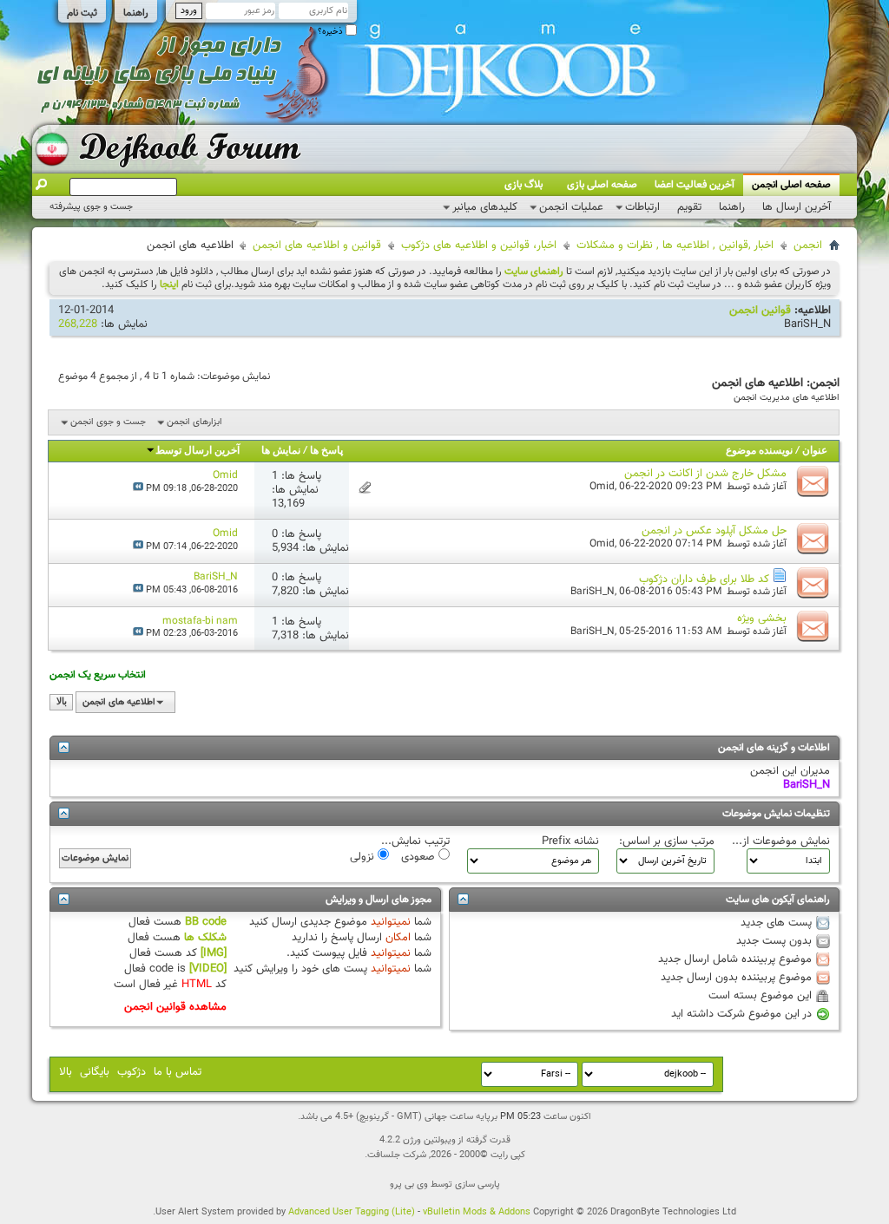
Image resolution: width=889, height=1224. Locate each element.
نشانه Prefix (570, 841)
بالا (61, 702)
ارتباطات (642, 207)
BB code (206, 922)
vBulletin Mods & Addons (476, 1212)
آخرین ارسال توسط (197, 451)
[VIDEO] (208, 969)
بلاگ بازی (523, 185)
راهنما (135, 13)
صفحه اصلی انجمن (791, 185)
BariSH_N (807, 324)
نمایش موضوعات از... (781, 841)
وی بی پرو (409, 1184)
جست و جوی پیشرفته (91, 207)
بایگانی (94, 1072)
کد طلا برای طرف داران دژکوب (704, 579)
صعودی (419, 856)
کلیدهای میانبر (484, 207)
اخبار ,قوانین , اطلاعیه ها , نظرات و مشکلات (675, 245)
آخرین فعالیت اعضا (694, 185)
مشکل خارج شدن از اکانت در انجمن (705, 473)
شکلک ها (205, 937)
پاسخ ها (326, 451)
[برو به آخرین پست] (138, 488)
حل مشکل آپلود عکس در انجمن (714, 531)
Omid (602, 486)
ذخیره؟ (332, 31)
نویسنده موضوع (759, 451)
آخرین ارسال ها (796, 207)
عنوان (814, 451)
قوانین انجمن (760, 310)
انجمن (808, 245)
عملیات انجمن (571, 207)
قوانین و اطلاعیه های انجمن (317, 245)
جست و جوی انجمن (108, 422)
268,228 (77, 324)
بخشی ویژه (762, 618)
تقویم (689, 207)
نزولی (364, 856)
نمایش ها (280, 451)
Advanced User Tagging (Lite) (351, 1212)
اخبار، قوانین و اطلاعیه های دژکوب (478, 245)
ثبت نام (82, 13)
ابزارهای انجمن (194, 422)
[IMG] (214, 953)
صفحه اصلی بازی (602, 185)
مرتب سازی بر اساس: (666, 841)
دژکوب (131, 1072)
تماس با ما (177, 1072)
